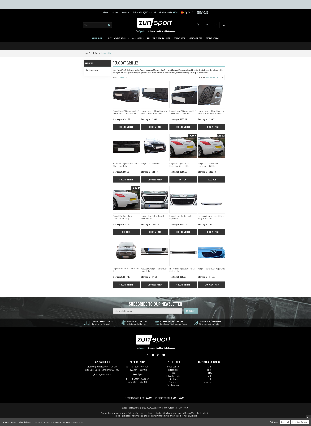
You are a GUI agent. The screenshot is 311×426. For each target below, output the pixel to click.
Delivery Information (173, 375)
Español (187, 12)
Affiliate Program (173, 378)
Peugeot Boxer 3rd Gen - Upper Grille (211, 268)
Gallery (120, 77)
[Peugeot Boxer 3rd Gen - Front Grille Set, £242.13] (126, 252)
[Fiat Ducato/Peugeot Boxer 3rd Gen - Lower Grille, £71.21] (154, 252)
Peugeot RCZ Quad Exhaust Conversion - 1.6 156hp (123, 217)
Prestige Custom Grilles (158, 38)
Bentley (209, 372)
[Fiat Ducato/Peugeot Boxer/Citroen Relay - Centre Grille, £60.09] (126, 147)
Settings (274, 422)
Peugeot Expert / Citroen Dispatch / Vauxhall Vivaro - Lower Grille (154, 112)
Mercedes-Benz (209, 382)
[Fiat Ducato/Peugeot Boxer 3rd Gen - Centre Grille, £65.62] (183, 252)
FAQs (173, 372)
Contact (115, 12)
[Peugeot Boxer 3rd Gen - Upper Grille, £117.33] (211, 252)
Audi (209, 366)
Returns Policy (173, 369)
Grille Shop (97, 38)
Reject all (285, 422)
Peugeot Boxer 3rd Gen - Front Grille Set (126, 269)
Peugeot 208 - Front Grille (150, 163)
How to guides (195, 38)
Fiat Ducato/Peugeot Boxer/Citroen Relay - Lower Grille (211, 217)
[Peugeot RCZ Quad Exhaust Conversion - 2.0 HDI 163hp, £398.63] (183, 147)
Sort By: (202, 77)
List (127, 77)
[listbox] (215, 77)
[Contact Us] (206, 25)
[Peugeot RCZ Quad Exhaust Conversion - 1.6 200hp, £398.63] (211, 147)
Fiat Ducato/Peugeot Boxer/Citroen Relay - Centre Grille (125, 164)
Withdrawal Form (173, 385)
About (105, 12)
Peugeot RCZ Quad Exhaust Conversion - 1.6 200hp (208, 164)
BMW (209, 369)
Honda (209, 378)
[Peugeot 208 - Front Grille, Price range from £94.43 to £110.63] (154, 147)
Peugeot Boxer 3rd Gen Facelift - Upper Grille (181, 217)
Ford (209, 375)
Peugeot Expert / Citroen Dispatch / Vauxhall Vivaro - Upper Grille (182, 112)
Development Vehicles (118, 38)
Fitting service (212, 38)
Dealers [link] (125, 12)
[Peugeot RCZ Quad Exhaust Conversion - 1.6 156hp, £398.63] (126, 199)
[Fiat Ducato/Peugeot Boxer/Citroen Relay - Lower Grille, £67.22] (211, 199)
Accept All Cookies (300, 422)
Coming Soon (179, 38)
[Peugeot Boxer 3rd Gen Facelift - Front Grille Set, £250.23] (154, 199)
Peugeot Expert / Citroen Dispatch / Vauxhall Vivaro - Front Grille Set (126, 112)
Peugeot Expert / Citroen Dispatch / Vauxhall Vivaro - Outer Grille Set (211, 112)
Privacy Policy (173, 382)
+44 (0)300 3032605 (103, 374)
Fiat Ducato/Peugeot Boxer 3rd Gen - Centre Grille (182, 269)
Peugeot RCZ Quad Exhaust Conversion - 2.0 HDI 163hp (179, 164)
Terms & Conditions (173, 366)
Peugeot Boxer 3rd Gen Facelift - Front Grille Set (153, 217)
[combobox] (187, 12)
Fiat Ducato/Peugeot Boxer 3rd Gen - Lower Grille (154, 269)
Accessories (138, 38)
